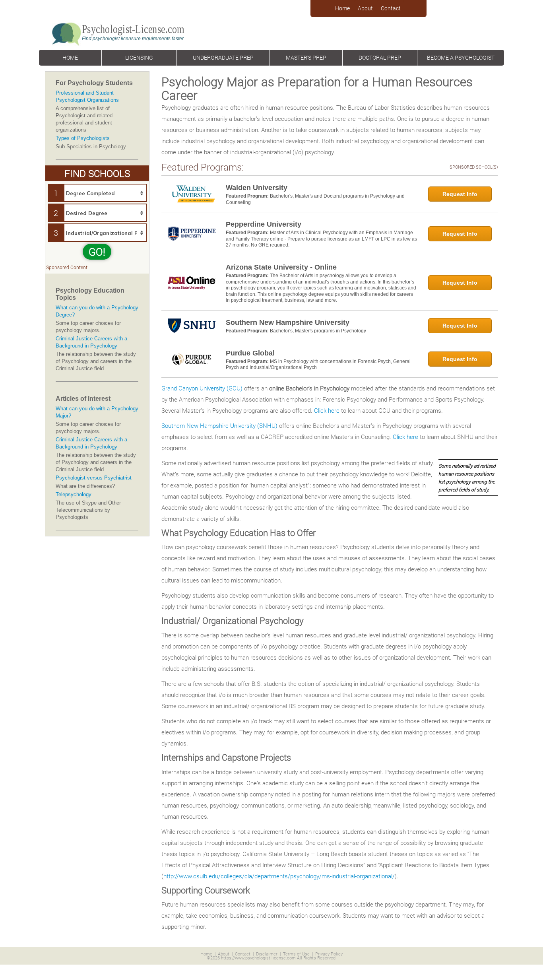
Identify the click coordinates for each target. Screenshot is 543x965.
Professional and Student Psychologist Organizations (87, 96)
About (365, 8)
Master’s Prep (306, 57)
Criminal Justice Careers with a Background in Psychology (91, 342)
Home (342, 8)
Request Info (459, 194)
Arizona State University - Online (281, 267)
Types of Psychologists (83, 138)
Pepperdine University (263, 224)
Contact (391, 8)
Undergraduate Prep (223, 57)
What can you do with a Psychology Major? (97, 412)
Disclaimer (266, 954)
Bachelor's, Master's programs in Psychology (318, 331)
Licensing (139, 57)
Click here (326, 410)
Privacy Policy (329, 954)
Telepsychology (73, 494)
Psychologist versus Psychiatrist (94, 478)
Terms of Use (296, 954)
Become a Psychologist (461, 57)
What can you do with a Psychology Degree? (97, 311)
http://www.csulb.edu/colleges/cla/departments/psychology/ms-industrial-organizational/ (279, 876)
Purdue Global (250, 353)
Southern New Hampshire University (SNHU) (219, 425)
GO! (97, 251)
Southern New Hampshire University (287, 322)
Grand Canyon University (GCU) (201, 388)
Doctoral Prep (380, 57)
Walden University (256, 188)
